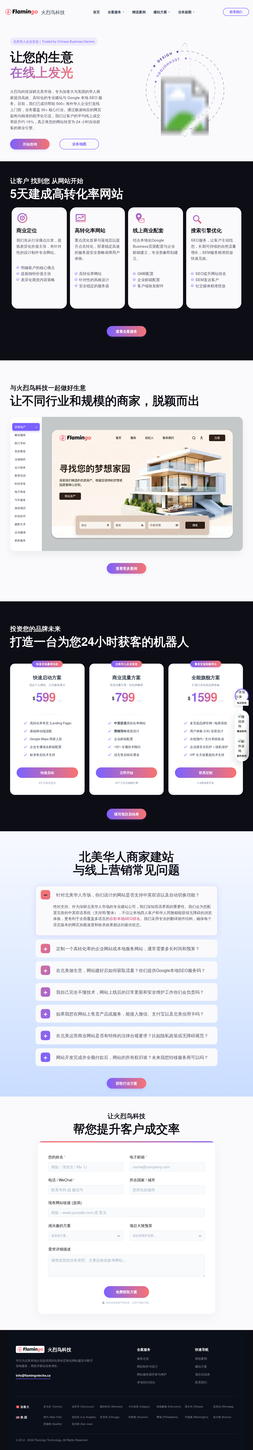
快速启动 (47, 772)
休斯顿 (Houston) (138, 1417)
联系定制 (205, 772)
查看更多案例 (126, 568)
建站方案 (162, 11)
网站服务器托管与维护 (152, 1374)
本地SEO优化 (146, 1382)
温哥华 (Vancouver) (83, 1406)
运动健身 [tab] (20, 532)
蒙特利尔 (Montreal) (111, 1406)
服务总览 (143, 1358)
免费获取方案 (126, 1291)
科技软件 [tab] (20, 516)
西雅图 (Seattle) (52, 1424)
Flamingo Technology (48, 1440)
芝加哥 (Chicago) (109, 1417)
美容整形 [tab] (20, 451)
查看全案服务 (126, 331)
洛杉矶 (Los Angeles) (84, 1417)
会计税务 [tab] (20, 467)
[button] (242, 697)
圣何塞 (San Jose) (82, 1424)
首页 (96, 11)
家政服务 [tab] (20, 540)
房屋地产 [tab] (20, 427)
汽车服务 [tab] (20, 500)
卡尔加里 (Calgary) (139, 1406)
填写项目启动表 (126, 814)
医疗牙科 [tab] (20, 443)
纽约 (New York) (52, 1417)
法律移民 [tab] (20, 459)
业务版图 (186, 11)
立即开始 (126, 772)
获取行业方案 (126, 1083)
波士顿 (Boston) (222, 1417)
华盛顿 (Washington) (196, 1417)
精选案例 (139, 11)
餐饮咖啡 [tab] (20, 435)
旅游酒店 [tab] (20, 508)
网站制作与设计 (147, 1366)
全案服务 (116, 11)
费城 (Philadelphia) (167, 1417)
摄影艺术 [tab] (20, 524)
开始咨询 (30, 144)
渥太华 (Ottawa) (194, 1406)
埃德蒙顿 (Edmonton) (169, 1406)
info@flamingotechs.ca (33, 1375)
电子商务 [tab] (20, 492)
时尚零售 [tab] (20, 484)
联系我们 (236, 11)
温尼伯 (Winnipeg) (223, 1406)
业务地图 (79, 143)
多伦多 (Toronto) (52, 1406)
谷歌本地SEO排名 (125, 918)
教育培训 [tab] (20, 475)
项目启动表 (202, 1374)
